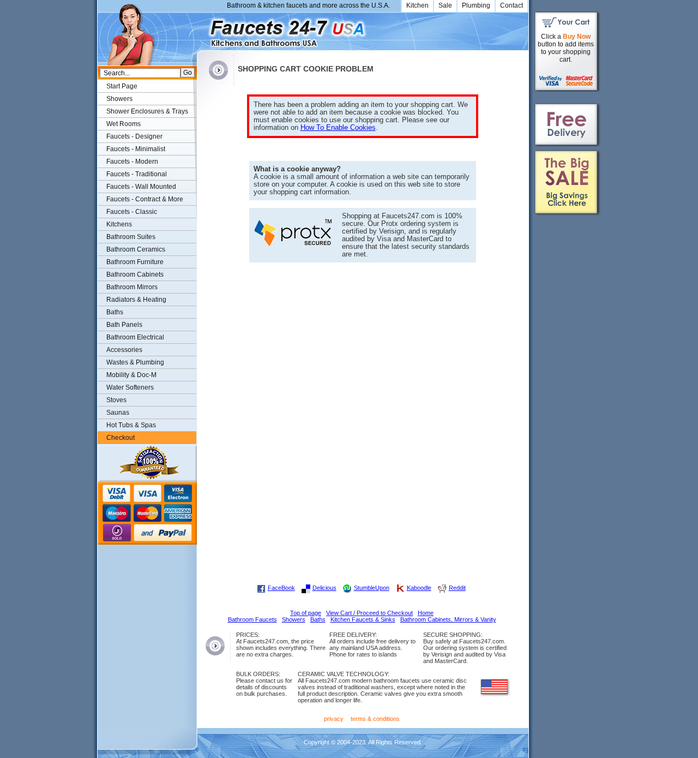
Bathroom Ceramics (135, 249)
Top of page (305, 613)
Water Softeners (130, 387)
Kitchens (119, 224)
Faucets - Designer (134, 136)
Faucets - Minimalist (135, 149)
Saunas (117, 412)
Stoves (116, 400)
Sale (445, 5)
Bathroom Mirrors (132, 287)
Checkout (120, 437)
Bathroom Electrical (135, 337)
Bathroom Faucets (252, 619)
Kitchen (417, 5)
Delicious (324, 587)
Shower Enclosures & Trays (147, 111)
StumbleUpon (371, 587)
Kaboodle (419, 587)
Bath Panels (124, 325)
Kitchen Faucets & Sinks (362, 619)
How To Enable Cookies (338, 128)
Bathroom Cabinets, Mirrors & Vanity (448, 619)
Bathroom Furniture (135, 262)
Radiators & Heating (136, 299)
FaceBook (281, 587)
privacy (334, 718)
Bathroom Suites (130, 237)
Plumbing (476, 5)
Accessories (124, 350)
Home (426, 613)
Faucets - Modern (132, 161)
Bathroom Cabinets (135, 274)
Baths (114, 312)
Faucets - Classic (131, 212)
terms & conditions (375, 718)
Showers (119, 99)
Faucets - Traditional (136, 174)
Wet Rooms (123, 124)
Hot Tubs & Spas (131, 425)
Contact (511, 5)
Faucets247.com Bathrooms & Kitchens (202, 29)
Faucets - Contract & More (144, 199)
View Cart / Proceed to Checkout (369, 613)
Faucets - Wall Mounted (141, 186)
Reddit (457, 587)
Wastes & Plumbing (135, 362)
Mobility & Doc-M (131, 375)
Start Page (121, 86)
